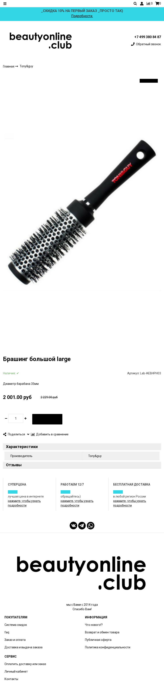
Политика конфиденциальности (107, 647)
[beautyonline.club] (41, 40)
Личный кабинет (16, 671)
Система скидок (15, 625)
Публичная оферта (98, 640)
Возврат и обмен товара (102, 632)
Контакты (11, 679)
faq (6, 632)
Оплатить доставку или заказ (25, 664)
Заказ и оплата (15, 640)
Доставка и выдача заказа (23, 647)
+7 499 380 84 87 (147, 37)
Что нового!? (94, 625)
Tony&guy (26, 66)
